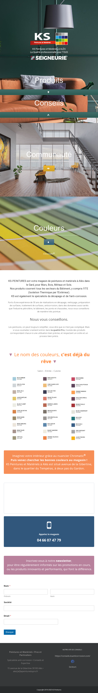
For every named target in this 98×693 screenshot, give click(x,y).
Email (7, 616)
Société (7, 602)
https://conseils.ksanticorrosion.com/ (72, 656)
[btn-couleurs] (49, 221)
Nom (52, 596)
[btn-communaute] (49, 147)
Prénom (7, 596)
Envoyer (10, 632)
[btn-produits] (49, 73)
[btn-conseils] (49, 96)
